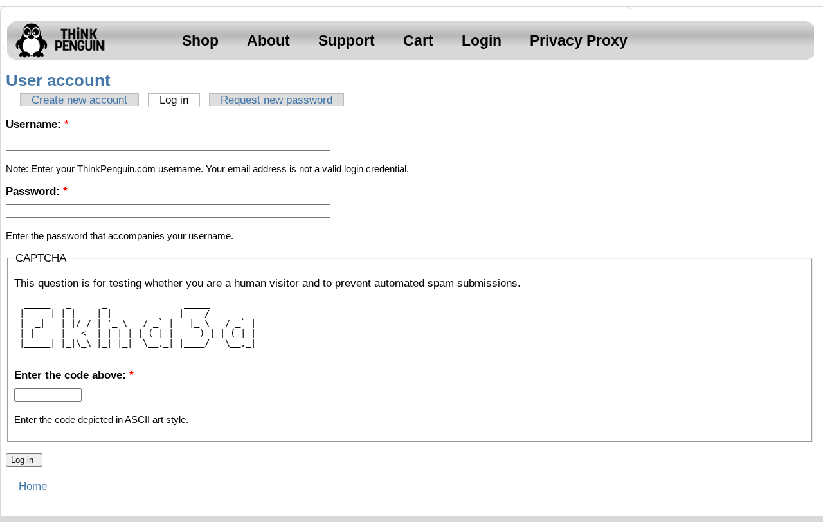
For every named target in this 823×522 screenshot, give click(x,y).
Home (33, 486)
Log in (173, 100)
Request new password (276, 100)
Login (482, 40)
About (268, 40)
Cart (418, 40)
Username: (37, 124)
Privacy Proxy (579, 40)
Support (346, 40)
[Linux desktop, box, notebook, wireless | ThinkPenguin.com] (57, 57)
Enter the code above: (74, 375)
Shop (200, 40)
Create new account (79, 100)
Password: (37, 191)
